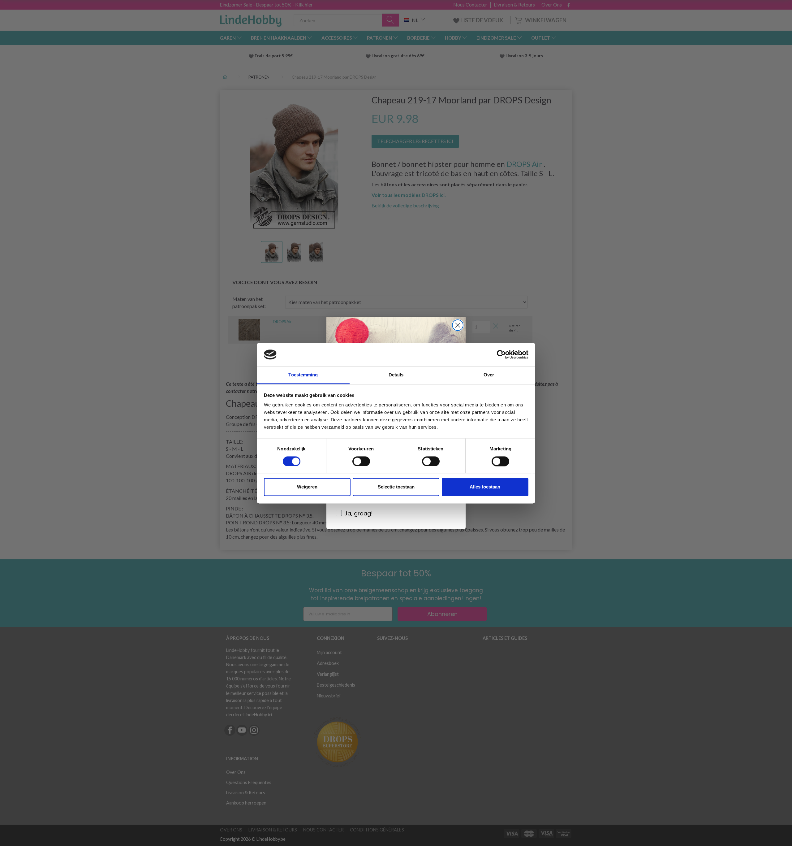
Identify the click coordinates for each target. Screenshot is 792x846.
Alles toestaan (485, 487)
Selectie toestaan (396, 487)
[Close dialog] (457, 325)
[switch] (361, 461)
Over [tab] (489, 375)
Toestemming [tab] (303, 375)
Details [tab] (396, 375)
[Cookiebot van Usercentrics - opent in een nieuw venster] (501, 354)
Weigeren (307, 487)
